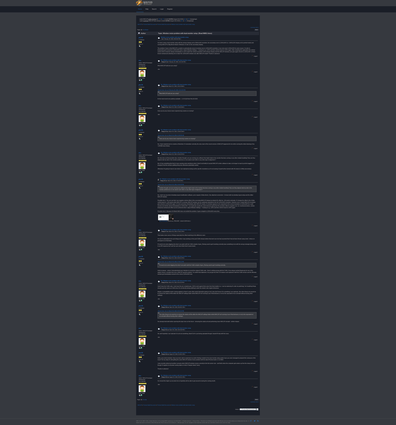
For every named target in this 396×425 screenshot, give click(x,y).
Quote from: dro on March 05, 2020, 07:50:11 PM (171, 261)
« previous (252, 27)
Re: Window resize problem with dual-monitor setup (176, 60)
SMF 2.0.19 (139, 420)
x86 (159, 19)
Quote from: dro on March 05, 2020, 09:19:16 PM (171, 311)
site (204, 420)
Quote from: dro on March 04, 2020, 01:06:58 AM (171, 135)
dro (140, 60)
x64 (163, 19)
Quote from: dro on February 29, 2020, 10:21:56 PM (171, 90)
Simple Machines (153, 420)
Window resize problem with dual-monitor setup (175, 37)
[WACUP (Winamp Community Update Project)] (141, 80)
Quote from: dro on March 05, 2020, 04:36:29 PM (171, 184)
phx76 (141, 37)
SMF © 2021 (146, 420)
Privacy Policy (196, 420)
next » (257, 27)
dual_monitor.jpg (163, 221)
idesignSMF (164, 420)
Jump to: (237, 409)
